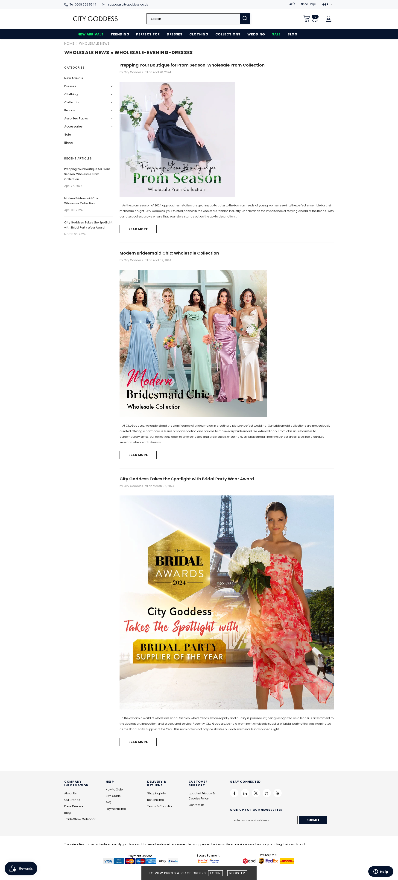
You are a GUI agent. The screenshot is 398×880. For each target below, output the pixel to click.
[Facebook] (234, 793)
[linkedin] (245, 793)
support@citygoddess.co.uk (128, 4)
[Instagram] (267, 793)
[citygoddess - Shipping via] (250, 861)
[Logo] (95, 18)
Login (215, 873)
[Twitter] (256, 793)
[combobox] (193, 18)
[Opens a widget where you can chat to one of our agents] (380, 872)
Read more (138, 229)
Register (237, 873)
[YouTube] (277, 793)
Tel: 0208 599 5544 (83, 4)
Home (69, 43)
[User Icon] (328, 19)
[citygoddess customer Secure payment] (208, 861)
